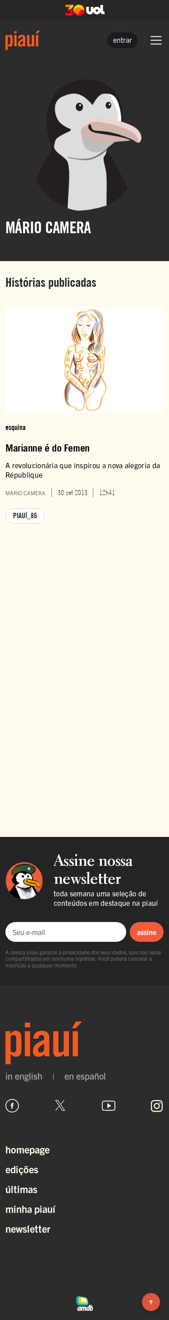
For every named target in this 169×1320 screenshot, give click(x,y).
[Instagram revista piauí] (157, 1105)
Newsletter (27, 1228)
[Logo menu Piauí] (22, 40)
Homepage (27, 1149)
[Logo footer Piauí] (84, 1043)
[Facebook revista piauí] (12, 1105)
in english (23, 1075)
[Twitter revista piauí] (60, 1105)
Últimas (21, 1189)
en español (85, 1075)
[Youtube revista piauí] (108, 1105)
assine (146, 931)
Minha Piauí (30, 1208)
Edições (21, 1169)
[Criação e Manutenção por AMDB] (84, 1301)
